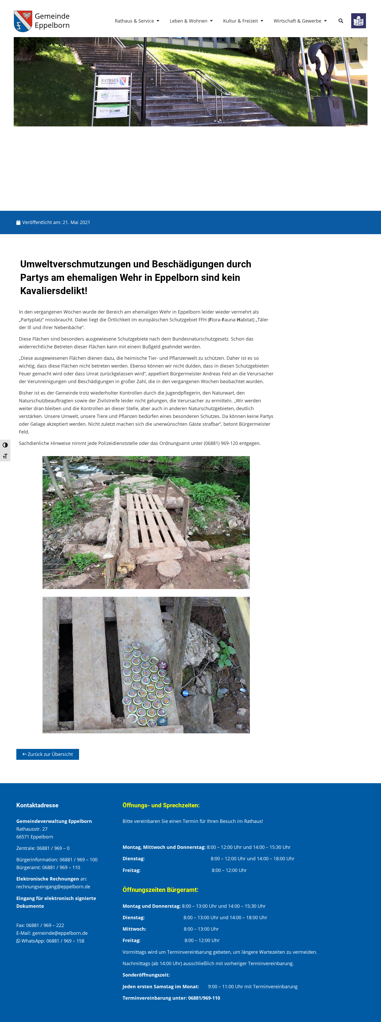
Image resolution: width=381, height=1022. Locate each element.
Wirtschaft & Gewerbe (297, 21)
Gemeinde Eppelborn (52, 20)
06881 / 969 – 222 (45, 925)
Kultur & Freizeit (240, 21)
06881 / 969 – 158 (65, 941)
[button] (341, 21)
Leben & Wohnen (188, 21)
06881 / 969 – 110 (61, 867)
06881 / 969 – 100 (78, 859)
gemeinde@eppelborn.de (60, 933)
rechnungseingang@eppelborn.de (53, 886)
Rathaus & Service (134, 21)
